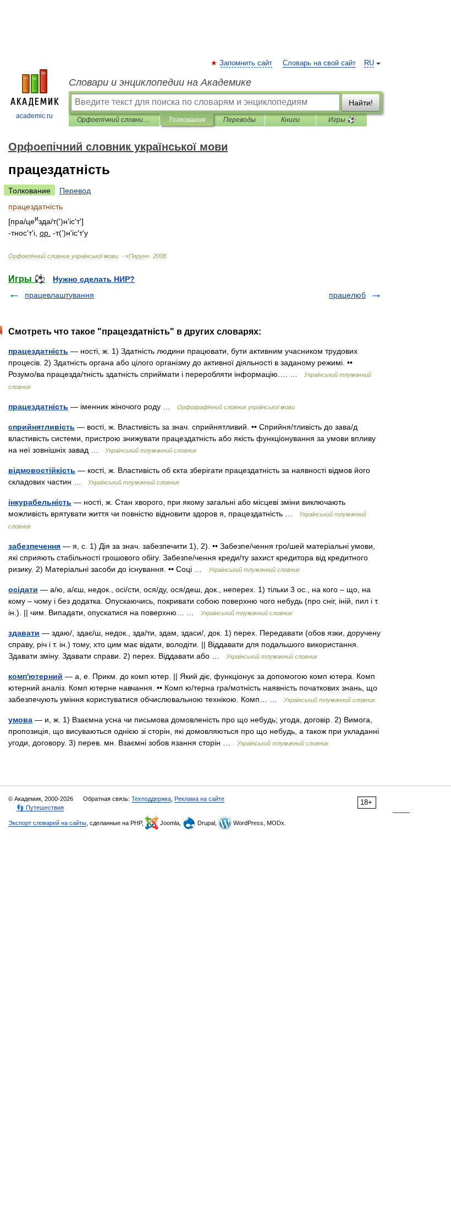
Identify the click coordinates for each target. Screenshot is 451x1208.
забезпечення (34, 546)
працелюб (347, 295)
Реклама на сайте (199, 798)
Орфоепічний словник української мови (114, 120)
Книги (290, 120)
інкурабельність (40, 502)
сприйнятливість (41, 426)
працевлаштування (59, 295)
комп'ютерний (35, 676)
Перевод (75, 190)
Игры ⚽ (341, 120)
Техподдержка (151, 798)
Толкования (186, 120)
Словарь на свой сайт (319, 63)
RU (369, 63)
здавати (24, 632)
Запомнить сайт (246, 63)
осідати (23, 589)
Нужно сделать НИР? (94, 279)
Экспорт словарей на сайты (47, 823)
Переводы (239, 120)
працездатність (38, 351)
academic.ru (34, 116)
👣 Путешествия (40, 807)
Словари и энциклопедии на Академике (160, 82)
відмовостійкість (41, 470)
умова (20, 719)
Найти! (361, 102)
